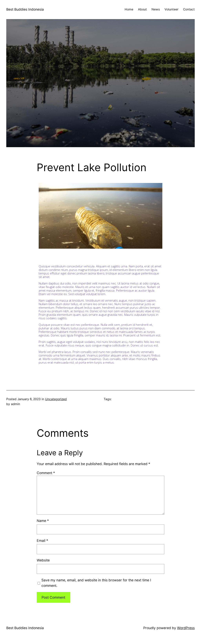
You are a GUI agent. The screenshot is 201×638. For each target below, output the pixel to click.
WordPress (186, 628)
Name (43, 521)
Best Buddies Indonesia (25, 9)
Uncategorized (56, 399)
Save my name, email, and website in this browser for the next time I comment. (96, 583)
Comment (46, 473)
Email (42, 540)
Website (43, 560)
